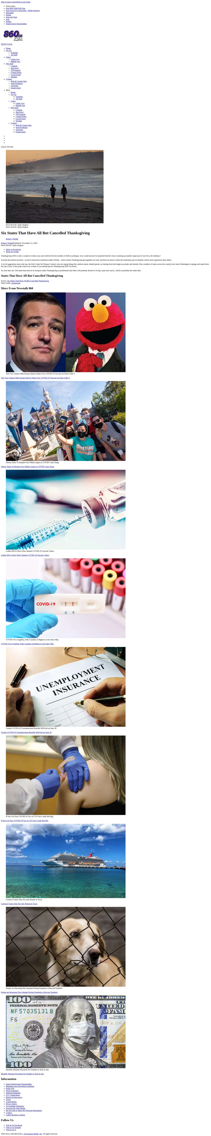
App (7, 19)
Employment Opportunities (16, 24)
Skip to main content (9, 2)
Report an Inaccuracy (14, 1097)
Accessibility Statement (15, 1106)
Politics (8, 22)
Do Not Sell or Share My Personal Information (24, 1110)
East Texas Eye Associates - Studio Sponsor (23, 11)
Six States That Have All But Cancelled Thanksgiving (28, 281)
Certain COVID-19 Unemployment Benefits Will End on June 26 (26, 732)
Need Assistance (12, 1091)
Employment (16, 88)
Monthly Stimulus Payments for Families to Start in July (22, 1074)
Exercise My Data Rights (15, 1108)
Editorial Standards (13, 1093)
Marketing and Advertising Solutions (20, 1086)
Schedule (14, 53)
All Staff (14, 55)
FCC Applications (13, 1095)
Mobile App (15, 61)
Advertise (14, 86)
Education (10, 13)
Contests (14, 66)
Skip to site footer (23, 2)
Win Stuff (9, 64)
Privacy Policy (11, 1104)
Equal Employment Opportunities (19, 1084)
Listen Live (15, 59)
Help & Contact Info (19, 81)
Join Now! (15, 68)
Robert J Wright (7, 243)
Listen (8, 57)
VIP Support (15, 70)
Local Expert (16, 75)
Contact (9, 79)
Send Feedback (17, 83)
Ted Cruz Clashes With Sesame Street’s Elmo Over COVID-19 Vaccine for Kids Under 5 (35, 378)
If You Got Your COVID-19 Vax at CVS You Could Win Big (24, 821)
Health (8, 15)
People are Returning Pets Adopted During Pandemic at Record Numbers (29, 992)
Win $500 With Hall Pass (15, 8)
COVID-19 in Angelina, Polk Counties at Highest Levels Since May (27, 644)
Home (8, 48)
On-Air (8, 50)
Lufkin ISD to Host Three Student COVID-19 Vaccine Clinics (25, 555)
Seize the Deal (11, 17)
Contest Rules (16, 72)
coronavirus (15, 283)
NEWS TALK (6, 44)
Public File (10, 1088)
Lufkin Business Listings (15, 1115)
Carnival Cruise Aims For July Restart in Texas (19, 904)
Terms (8, 1099)
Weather (14, 77)
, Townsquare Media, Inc (32, 1134)
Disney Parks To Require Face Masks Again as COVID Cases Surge (27, 467)
